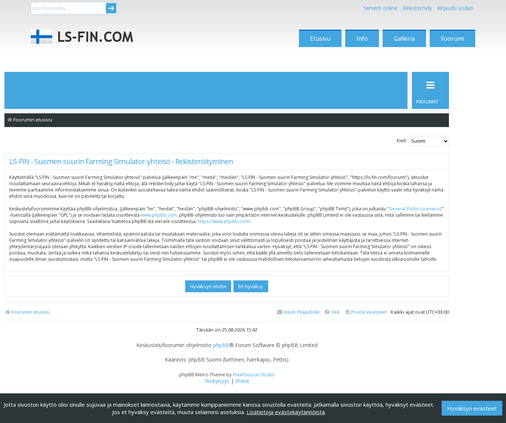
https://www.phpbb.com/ (224, 221)
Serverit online (380, 7)
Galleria (404, 38)
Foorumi (452, 38)
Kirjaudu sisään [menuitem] (455, 7)
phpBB (221, 345)
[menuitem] (365, 312)
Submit (111, 8)
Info (362, 38)
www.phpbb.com (159, 215)
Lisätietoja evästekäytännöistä (286, 412)
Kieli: (402, 140)
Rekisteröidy (417, 7)
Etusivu (320, 38)
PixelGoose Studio (253, 374)
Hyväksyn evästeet (472, 408)
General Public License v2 (415, 209)
